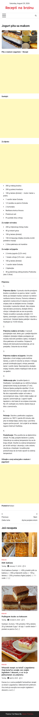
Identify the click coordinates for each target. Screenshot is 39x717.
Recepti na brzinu (19, 7)
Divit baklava (7, 563)
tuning (4, 566)
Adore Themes (27, 714)
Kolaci (11, 506)
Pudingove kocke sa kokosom (14, 616)
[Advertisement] (19, 73)
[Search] (35, 15)
